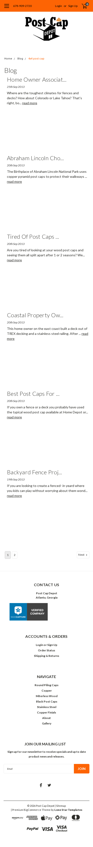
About (46, 718)
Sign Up (73, 6)
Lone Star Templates (68, 809)
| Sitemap (60, 805)
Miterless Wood (46, 696)
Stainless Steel (46, 707)
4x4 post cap (36, 58)
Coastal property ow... (35, 315)
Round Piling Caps (46, 685)
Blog (20, 58)
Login (58, 6)
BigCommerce (32, 809)
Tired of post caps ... (33, 236)
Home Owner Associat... (37, 79)
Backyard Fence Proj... (34, 472)
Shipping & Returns (46, 656)
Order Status (46, 650)
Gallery (46, 723)
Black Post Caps (46, 701)
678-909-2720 (22, 6)
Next (81, 554)
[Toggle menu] (6, 8)
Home (8, 58)
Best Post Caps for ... (33, 393)
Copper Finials (46, 712)
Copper (46, 690)
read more (29, 103)
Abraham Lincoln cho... (35, 157)
